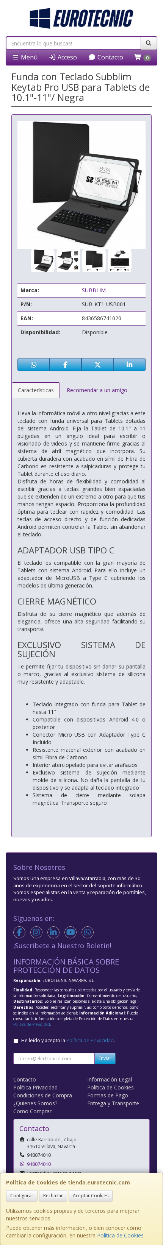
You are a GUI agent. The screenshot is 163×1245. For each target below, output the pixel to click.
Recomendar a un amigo (97, 390)
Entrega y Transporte (113, 1103)
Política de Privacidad (31, 1024)
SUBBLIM (94, 290)
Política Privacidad (35, 1087)
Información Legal (109, 1079)
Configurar (21, 1195)
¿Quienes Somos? (35, 1103)
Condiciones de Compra (42, 1095)
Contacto (109, 57)
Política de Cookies (120, 1235)
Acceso (66, 57)
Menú (28, 57)
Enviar (105, 1058)
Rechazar (53, 1195)
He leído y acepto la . (68, 1040)
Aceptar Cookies (90, 1195)
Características (36, 390)
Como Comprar (32, 1111)
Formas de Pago (107, 1095)
